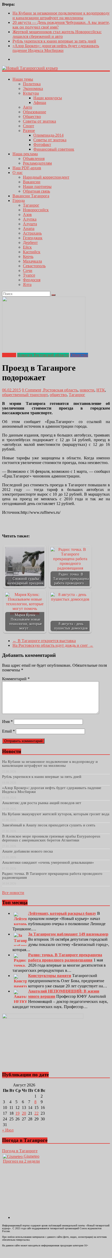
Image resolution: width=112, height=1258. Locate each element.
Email (8, 731)
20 (24, 1113)
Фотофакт (42, 144)
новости (87, 390)
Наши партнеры (37, 186)
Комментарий (16, 679)
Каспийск (31, 252)
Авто (27, 107)
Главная (9, 355)
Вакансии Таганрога (31, 196)
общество (58, 394)
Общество (32, 116)
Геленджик (32, 238)
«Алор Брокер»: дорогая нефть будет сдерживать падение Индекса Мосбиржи (56, 48)
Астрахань (32, 233)
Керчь (28, 256)
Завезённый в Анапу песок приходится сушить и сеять (48, 825)
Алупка (29, 219)
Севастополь (34, 266)
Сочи (27, 270)
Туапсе (29, 275)
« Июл (8, 1130)
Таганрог (31, 205)
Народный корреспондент (46, 177)
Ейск (27, 247)
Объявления (34, 158)
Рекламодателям (37, 163)
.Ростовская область (60, 390)
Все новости (13, 892)
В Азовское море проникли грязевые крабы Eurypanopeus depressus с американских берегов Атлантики (51, 838)
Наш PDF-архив (27, 168)
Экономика (33, 88)
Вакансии (31, 182)
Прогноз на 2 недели (21, 1161)
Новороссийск (36, 210)
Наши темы (23, 79)
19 (17, 1113)
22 (36, 1113)
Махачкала (32, 261)
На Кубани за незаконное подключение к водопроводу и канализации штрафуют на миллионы (61, 15)
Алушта (30, 224)
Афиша (39, 102)
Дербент (30, 242)
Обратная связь (36, 191)
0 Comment (31, 390)
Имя (7, 721)
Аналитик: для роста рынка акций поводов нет (41, 803)
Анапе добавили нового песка (27, 851)
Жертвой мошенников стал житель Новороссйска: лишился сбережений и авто (57, 34)
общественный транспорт (25, 394)
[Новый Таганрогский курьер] (30, 68)
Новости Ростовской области (43, 355)
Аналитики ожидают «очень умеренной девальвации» (48, 862)
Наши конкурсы (47, 98)
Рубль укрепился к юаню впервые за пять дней (54, 41)
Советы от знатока (39, 121)
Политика (32, 84)
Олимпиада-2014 (48, 135)
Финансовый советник (53, 149)
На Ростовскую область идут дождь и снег (53, 645)
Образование (34, 112)
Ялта (27, 284)
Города (19, 200)
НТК (100, 390)
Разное (29, 130)
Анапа (28, 228)
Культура (31, 93)
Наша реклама (25, 154)
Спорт (28, 126)
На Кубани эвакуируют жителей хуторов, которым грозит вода (55, 814)
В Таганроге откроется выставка (44, 640)
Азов (27, 214)
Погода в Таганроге (20, 1151)
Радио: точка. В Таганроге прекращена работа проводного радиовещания (52, 876)
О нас (18, 172)
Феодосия (31, 280)
